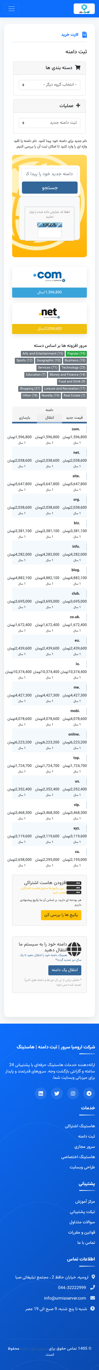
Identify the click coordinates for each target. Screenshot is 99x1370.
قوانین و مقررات (81, 1233)
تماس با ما (86, 1243)
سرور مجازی (84, 1147)
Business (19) (75, 360)
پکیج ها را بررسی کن (61, 915)
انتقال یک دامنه (65, 970)
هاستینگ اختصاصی (78, 1157)
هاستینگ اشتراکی (80, 1126)
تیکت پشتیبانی (82, 1212)
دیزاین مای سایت (34, 1348)
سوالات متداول (82, 1222)
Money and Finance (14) (67, 375)
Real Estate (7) (74, 395)
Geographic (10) (48, 360)
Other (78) (30, 395)
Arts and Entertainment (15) (42, 353)
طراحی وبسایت (82, 1167)
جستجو (50, 188)
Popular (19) (76, 353)
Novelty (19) (50, 395)
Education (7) (35, 375)
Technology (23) (73, 367)
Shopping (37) (30, 389)
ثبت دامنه (86, 1137)
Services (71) (47, 367)
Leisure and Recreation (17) (64, 389)
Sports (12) (24, 360)
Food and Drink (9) (72, 381)
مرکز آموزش (85, 1202)
